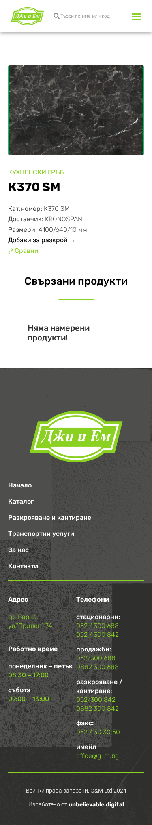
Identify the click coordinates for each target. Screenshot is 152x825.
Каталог (21, 501)
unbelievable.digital (96, 804)
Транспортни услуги (41, 533)
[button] (136, 16)
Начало (20, 485)
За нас (18, 550)
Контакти (23, 566)
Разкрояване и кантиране (49, 517)
